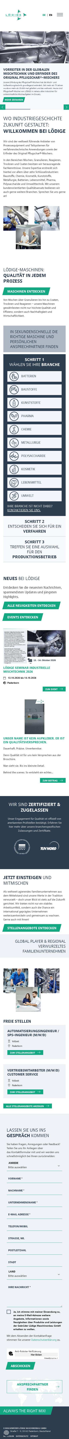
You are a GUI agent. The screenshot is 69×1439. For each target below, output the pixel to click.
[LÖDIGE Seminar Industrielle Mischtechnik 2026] (34, 646)
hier (11, 826)
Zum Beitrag (50, 780)
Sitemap (34, 1436)
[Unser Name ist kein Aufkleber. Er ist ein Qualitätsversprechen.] (34, 716)
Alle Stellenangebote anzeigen (25, 1106)
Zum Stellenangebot (22, 1052)
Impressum (8, 1436)
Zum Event (51, 689)
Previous (2, 107)
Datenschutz (22, 1436)
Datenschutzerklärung (44, 1339)
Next (66, 107)
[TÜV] (50, 847)
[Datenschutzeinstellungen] (6, 1433)
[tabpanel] (34, 70)
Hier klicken (36, 1354)
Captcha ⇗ (51, 1358)
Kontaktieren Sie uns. (24, 510)
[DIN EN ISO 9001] (22, 847)
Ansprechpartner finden (32, 1386)
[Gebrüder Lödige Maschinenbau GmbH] (16, 15)
